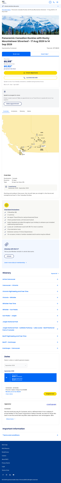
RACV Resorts (5, 448)
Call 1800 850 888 (31, 78)
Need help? (44, 54)
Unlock (9, 256)
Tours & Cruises (6, 9)
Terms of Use (5, 470)
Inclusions (14, 111)
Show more (10, 419)
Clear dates (9, 394)
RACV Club (4, 444)
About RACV (5, 459)
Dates (29, 111)
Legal (3, 466)
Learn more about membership (14, 262)
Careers (4, 455)
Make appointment (12, 104)
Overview (6, 111)
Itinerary (22, 111)
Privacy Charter (6, 463)
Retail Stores (5, 452)
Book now (16, 54)
